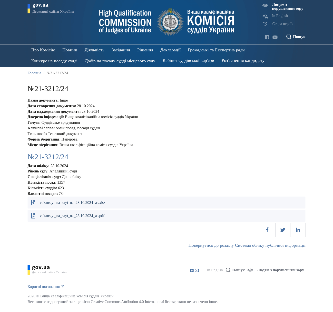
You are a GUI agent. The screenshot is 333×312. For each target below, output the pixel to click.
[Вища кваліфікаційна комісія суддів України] (166, 22)
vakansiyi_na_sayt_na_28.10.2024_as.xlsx (73, 202)
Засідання (121, 49)
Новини (69, 49)
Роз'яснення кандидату (243, 60)
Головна (34, 73)
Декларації (170, 49)
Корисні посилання (44, 286)
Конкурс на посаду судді (54, 60)
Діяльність (94, 49)
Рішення (145, 49)
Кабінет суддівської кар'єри (188, 60)
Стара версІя (282, 24)
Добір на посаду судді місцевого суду (120, 60)
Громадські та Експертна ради (216, 49)
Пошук (299, 37)
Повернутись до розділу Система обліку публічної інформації (246, 245)
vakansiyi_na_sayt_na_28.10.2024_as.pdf (72, 216)
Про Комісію (43, 49)
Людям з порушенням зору (287, 6)
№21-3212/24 (48, 157)
